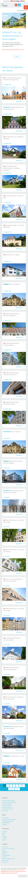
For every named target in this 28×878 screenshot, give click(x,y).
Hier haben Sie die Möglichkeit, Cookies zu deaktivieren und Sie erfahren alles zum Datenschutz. (13, 871)
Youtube (4, 840)
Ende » (17, 789)
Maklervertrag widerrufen (8, 858)
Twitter (4, 833)
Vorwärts (11, 789)
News (3, 850)
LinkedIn (4, 838)
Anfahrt (4, 853)
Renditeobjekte (6, 822)
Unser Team (5, 847)
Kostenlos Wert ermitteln (8, 800)
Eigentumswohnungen (7, 821)
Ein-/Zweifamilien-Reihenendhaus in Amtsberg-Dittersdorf (11, 168)
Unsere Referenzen (7, 805)
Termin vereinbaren (7, 807)
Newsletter (5, 852)
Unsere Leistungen (7, 804)
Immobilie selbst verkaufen (9, 802)
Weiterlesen (19, 101)
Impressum (5, 862)
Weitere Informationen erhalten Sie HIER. (13, 49)
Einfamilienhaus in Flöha (13, 756)
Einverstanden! (22, 876)
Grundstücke (5, 817)
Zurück (17, 56)
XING (3, 834)
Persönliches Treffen (7, 809)
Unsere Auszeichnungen (8, 848)
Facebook (4, 831)
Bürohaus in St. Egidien (11, 255)
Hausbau (4, 857)
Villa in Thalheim (11, 284)
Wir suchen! (5, 810)
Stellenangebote (6, 855)
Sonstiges (4, 824)
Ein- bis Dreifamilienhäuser (9, 819)
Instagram (4, 836)
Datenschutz (5, 860)
